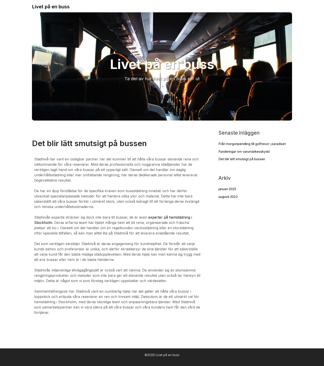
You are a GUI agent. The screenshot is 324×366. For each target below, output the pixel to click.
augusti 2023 (228, 197)
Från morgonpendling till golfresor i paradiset (252, 144)
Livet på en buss (51, 6)
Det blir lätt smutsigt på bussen (241, 159)
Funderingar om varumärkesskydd (244, 151)
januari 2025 (227, 189)
